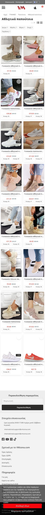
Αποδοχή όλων (22, 506)
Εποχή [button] (29, 27)
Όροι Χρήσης (7, 452)
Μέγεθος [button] (13, 27)
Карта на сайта (8, 480)
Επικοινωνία (9, 2)
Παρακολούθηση (23, 407)
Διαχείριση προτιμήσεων (22, 511)
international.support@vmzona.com (17, 429)
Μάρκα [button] (21, 27)
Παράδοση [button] (5, 31)
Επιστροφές (20, 2)
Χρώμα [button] (4, 27)
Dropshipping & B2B (10, 484)
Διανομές (29, 2)
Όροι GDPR (6, 455)
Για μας (5, 477)
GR (36, 2)
